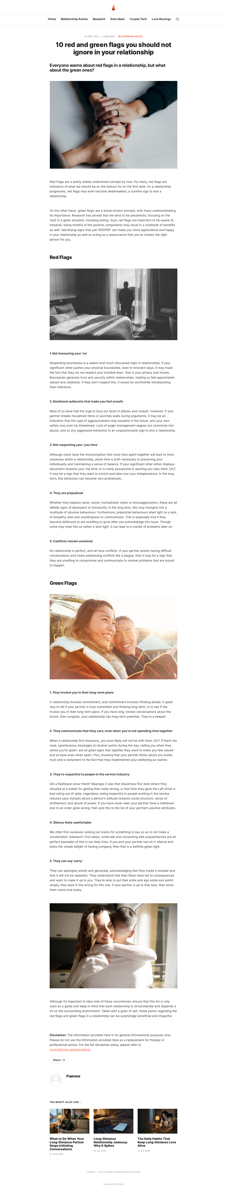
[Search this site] (177, 19)
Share (57, 1060)
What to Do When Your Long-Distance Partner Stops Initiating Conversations (67, 1144)
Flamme (73, 1076)
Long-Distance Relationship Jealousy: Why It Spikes (111, 1142)
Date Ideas (117, 19)
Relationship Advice (74, 19)
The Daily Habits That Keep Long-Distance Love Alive (157, 1142)
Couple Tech (138, 19)
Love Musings (161, 19)
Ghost (120, 1184)
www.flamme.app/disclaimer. (70, 1049)
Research (99, 19)
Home (52, 19)
